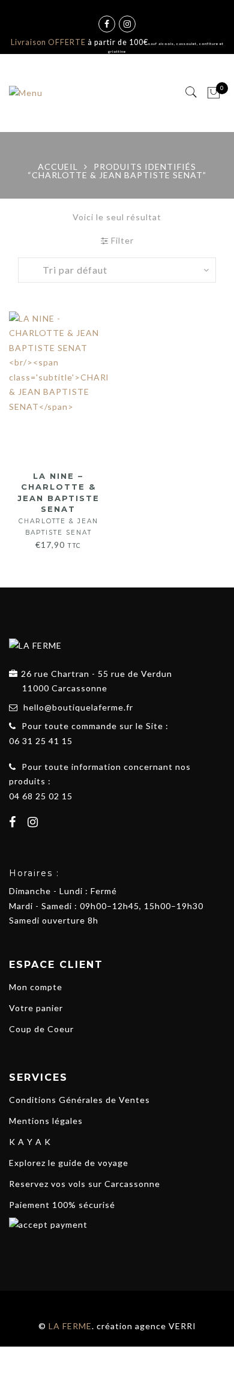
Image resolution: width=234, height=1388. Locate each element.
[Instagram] (34, 823)
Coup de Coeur (41, 1029)
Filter (121, 240)
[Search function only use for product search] (192, 92)
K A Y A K (30, 1142)
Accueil (58, 166)
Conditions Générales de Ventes (79, 1100)
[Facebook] (14, 823)
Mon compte (35, 987)
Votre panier (36, 1008)
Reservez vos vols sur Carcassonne (84, 1184)
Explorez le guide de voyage (68, 1163)
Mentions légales (46, 1121)
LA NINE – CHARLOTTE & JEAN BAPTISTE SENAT (58, 503)
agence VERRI (165, 1326)
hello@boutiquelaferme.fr (78, 707)
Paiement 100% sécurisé (62, 1205)
